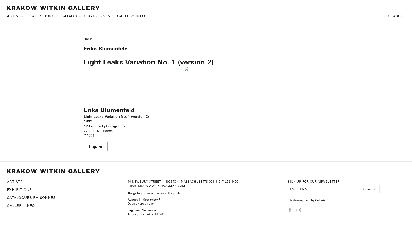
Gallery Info (131, 16)
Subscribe (369, 189)
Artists (15, 16)
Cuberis (320, 200)
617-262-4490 (228, 181)
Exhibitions (42, 16)
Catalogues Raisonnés (85, 16)
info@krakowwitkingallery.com (156, 185)
